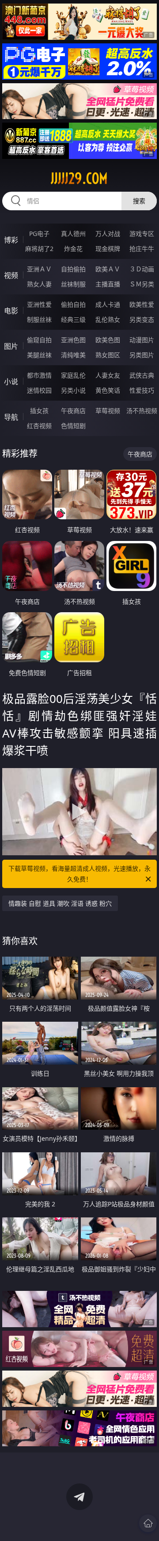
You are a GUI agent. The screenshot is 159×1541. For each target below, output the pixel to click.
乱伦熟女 (107, 319)
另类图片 (141, 355)
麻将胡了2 (39, 248)
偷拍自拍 (73, 304)
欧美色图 (107, 340)
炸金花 (73, 248)
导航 (11, 417)
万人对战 (107, 233)
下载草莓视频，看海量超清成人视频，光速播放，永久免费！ (79, 873)
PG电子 (39, 233)
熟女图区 (107, 355)
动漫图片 (141, 340)
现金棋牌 (107, 248)
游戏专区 (141, 233)
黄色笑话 (107, 390)
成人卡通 (107, 304)
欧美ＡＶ (107, 269)
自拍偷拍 (73, 269)
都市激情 (39, 375)
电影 (11, 311)
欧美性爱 (141, 304)
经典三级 (73, 319)
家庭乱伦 (73, 375)
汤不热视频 (141, 410)
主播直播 (107, 284)
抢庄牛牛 (141, 248)
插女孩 (39, 410)
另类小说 (73, 390)
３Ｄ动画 (141, 269)
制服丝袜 (39, 319)
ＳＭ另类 (141, 284)
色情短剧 (73, 425)
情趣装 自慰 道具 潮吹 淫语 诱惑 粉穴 (60, 903)
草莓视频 (107, 410)
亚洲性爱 (39, 304)
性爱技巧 (141, 390)
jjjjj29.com (79, 178)
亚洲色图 (73, 340)
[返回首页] (148, 1523)
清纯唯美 (73, 355)
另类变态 (141, 319)
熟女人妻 (39, 284)
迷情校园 (39, 390)
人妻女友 (107, 375)
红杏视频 (39, 425)
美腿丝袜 (39, 355)
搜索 (139, 201)
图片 (11, 346)
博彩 (11, 240)
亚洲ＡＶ (39, 269)
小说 (11, 381)
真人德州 (73, 233)
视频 (11, 275)
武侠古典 (141, 375)
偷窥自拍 (39, 340)
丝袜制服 (73, 284)
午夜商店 (73, 410)
